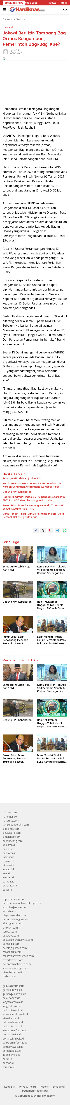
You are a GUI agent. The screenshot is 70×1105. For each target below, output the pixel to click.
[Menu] (5, 10)
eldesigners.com (12, 923)
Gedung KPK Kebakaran (17, 491)
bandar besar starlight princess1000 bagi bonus (30, 792)
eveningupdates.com (15, 948)
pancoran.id (9, 853)
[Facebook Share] (36, 530)
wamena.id (9, 877)
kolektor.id (9, 845)
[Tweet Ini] (43, 530)
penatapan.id (10, 885)
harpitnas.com (11, 816)
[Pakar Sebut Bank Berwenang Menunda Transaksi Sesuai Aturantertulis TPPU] (18, 624)
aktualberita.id (11, 1018)
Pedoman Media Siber (35, 1090)
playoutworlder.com (14, 915)
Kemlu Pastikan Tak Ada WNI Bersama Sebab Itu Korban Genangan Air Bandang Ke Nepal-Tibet (32, 485)
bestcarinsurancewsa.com (18, 939)
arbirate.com (10, 911)
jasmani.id (8, 857)
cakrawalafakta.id (13, 1022)
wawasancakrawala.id (15, 1014)
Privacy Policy (27, 1086)
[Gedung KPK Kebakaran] (18, 589)
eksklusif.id (9, 865)
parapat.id (8, 881)
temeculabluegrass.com (16, 919)
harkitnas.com (11, 820)
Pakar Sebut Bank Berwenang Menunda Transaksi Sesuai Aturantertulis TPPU (33, 507)
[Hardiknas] (26, 10)
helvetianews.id (11, 998)
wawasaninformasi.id (15, 1030)
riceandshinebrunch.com (17, 964)
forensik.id (9, 1067)
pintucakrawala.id (13, 1010)
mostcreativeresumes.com (18, 956)
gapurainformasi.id (13, 985)
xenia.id (7, 873)
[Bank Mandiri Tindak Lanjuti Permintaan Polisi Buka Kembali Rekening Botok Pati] (52, 624)
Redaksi (44, 1086)
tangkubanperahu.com (16, 824)
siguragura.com (12, 832)
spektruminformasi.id (15, 1042)
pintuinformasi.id (12, 1026)
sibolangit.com (11, 828)
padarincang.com (13, 841)
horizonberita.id (12, 1034)
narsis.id (7, 1059)
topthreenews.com (14, 899)
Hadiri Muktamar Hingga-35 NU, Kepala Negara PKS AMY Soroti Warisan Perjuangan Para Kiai (34, 498)
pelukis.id (8, 849)
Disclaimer (59, 1086)
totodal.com (10, 931)
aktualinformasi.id (13, 972)
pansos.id (8, 1063)
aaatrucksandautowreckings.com (22, 903)
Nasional (8, 27)
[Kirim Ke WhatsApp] (64, 530)
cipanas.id (8, 861)
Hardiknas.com (46, 1095)
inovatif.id (8, 869)
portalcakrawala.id (13, 1038)
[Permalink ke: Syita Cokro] (5, 51)
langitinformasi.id (12, 1006)
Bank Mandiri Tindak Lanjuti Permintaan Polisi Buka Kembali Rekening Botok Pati (33, 515)
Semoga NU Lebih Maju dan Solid (22, 478)
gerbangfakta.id (12, 1050)
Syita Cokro (15, 50)
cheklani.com (10, 927)
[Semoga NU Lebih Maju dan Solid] (18, 554)
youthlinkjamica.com (15, 907)
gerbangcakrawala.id (14, 994)
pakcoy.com (10, 812)
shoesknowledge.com (15, 968)
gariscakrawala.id (12, 989)
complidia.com (11, 943)
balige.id (7, 889)
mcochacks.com (12, 952)
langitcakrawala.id (13, 1002)
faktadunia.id (10, 976)
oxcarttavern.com (13, 960)
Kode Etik (9, 1086)
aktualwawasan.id (13, 1046)
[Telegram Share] (57, 530)
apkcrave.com (11, 935)
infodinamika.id (11, 1054)
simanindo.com (11, 836)
